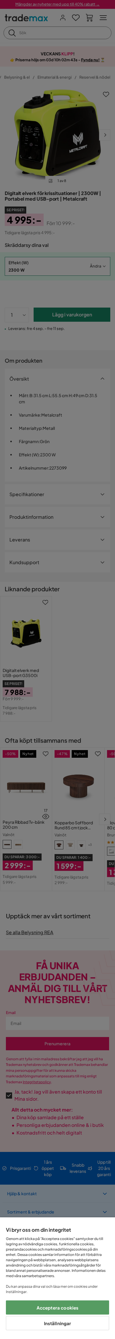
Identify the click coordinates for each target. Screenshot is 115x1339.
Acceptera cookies (58, 1307)
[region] (57, 1278)
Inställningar (57, 1323)
